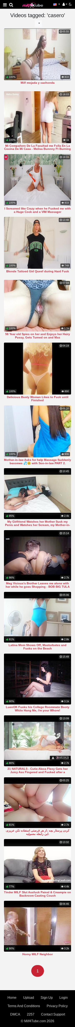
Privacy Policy (57, 1006)
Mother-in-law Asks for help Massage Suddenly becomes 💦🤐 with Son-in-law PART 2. (37, 461)
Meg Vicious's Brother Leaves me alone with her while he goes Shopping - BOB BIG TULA (38, 585)
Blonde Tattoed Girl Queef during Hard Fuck (37, 271)
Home (12, 997)
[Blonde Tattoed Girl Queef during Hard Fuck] (37, 243)
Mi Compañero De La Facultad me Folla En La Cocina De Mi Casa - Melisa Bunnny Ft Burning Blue (37, 149)
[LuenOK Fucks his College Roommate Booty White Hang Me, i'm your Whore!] (37, 679)
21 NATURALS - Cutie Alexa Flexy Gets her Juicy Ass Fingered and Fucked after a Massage (38, 772)
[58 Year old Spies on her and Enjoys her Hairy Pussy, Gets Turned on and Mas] (37, 306)
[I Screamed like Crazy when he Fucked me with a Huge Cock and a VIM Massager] (37, 180)
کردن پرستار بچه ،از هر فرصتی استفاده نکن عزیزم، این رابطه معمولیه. (37, 832)
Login (63, 997)
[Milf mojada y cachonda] (37, 54)
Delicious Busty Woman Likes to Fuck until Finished (37, 398)
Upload (28, 997)
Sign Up (47, 997)
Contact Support (53, 1014)
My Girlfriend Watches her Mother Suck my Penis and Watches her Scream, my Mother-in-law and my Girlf (37, 525)
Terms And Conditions (24, 1006)
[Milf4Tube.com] (32, 5)
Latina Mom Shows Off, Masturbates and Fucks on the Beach (37, 646)
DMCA (15, 1014)
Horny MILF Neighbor (37, 954)
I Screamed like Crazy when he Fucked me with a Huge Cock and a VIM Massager (37, 210)
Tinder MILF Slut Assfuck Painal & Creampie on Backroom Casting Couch (37, 894)
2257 (30, 1014)
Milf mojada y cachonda (38, 82)
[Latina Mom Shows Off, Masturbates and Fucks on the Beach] (37, 617)
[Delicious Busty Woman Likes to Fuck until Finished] (37, 369)
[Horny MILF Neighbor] (37, 926)
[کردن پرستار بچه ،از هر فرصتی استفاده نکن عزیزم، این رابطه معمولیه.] (37, 802)
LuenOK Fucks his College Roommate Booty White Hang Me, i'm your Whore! (37, 708)
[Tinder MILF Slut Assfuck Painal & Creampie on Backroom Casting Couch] (37, 864)
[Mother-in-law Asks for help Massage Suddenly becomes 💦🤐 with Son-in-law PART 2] (37, 431)
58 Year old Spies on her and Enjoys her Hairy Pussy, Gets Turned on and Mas (37, 335)
